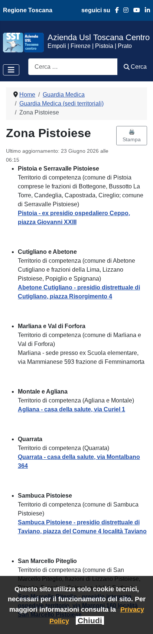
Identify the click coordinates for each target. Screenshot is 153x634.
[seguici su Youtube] (134, 10)
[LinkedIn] (145, 10)
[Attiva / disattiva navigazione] (11, 69)
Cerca (139, 67)
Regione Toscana (27, 10)
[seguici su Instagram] (124, 10)
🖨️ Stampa (132, 135)
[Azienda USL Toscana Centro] (23, 42)
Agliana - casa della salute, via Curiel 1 (71, 409)
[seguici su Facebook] (114, 10)
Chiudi (90, 620)
